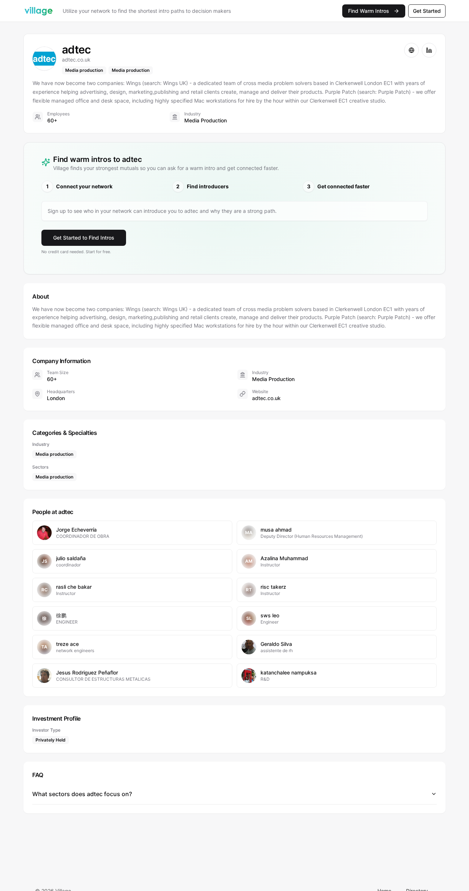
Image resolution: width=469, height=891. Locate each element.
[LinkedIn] (429, 50)
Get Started (427, 11)
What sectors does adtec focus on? (82, 794)
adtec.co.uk (266, 398)
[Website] (411, 50)
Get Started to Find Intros (83, 237)
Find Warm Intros (368, 11)
